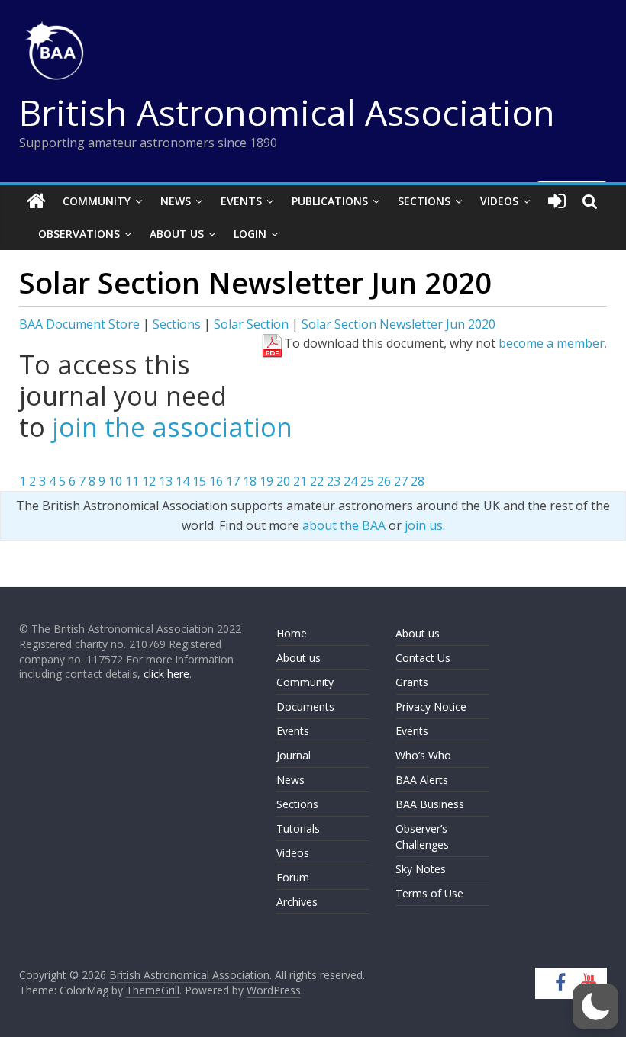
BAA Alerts (421, 779)
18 (250, 481)
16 (216, 481)
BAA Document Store (79, 324)
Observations (79, 233)
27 (401, 481)
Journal (293, 755)
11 (132, 481)
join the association (172, 427)
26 (384, 481)
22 (317, 481)
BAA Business (429, 804)
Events (241, 201)
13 (166, 481)
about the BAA (344, 525)
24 (350, 481)
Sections (424, 201)
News (175, 201)
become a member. (553, 343)
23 (333, 481)
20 (283, 481)
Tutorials (298, 828)
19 (266, 481)
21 (300, 481)
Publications (330, 201)
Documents (305, 706)
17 (233, 481)
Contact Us (422, 657)
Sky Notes (420, 869)
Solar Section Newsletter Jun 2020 (398, 324)
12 (149, 481)
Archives (297, 901)
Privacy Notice (430, 706)
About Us (177, 233)
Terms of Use (429, 893)
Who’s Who (423, 755)
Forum (292, 877)
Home (291, 633)
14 (182, 481)
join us (424, 525)
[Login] (556, 201)
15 (199, 481)
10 (115, 481)
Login (250, 233)
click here (166, 673)
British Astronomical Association (287, 112)
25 (367, 481)
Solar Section (251, 324)
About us (298, 657)
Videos (499, 201)
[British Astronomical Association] (36, 201)
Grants (411, 682)
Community (97, 201)
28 (417, 481)
